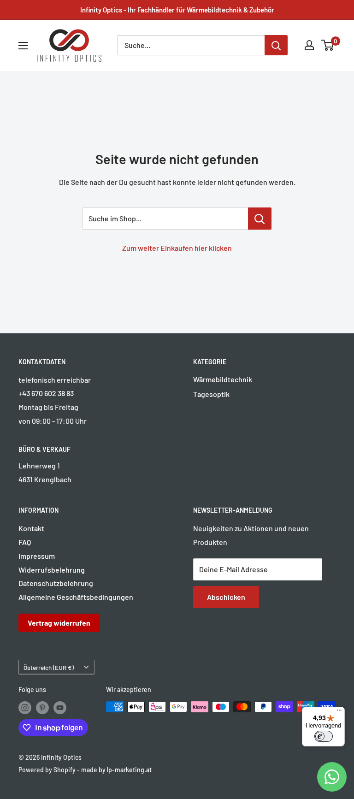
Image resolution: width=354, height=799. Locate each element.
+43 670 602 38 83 (46, 393)
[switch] (323, 736)
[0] (328, 45)
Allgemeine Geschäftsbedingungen (75, 596)
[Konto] (309, 45)
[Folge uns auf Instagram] (24, 707)
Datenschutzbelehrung (55, 583)
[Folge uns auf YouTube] (59, 707)
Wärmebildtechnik (222, 379)
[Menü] (339, 712)
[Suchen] (276, 45)
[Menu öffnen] (23, 45)
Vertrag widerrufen (59, 622)
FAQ (24, 542)
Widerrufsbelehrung (51, 569)
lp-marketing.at (129, 770)
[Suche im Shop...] (259, 218)
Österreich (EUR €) (49, 667)
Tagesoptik (211, 394)
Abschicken (226, 596)
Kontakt (31, 528)
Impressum (36, 555)
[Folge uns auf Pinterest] (42, 707)
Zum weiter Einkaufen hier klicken (177, 247)
